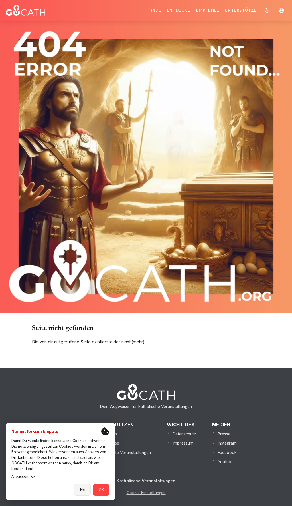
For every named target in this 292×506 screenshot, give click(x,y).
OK (101, 489)
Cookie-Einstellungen (146, 492)
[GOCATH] (25, 10)
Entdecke (178, 10)
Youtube (226, 462)
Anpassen (19, 476)
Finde (154, 10)
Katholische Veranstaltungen (146, 481)
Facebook (227, 452)
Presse (224, 434)
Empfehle (207, 10)
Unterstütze (241, 10)
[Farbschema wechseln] (267, 10)
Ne (82, 489)
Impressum (183, 443)
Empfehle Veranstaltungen (125, 452)
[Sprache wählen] (281, 10)
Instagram (227, 443)
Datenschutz (184, 434)
